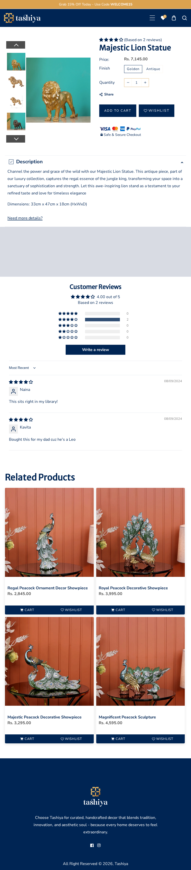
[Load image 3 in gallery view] (16, 100)
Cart (29, 610)
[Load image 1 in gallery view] (16, 61)
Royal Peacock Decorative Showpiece (133, 588)
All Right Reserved (80, 864)
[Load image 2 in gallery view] (16, 80)
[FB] (92, 845)
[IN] (99, 845)
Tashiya (121, 864)
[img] (21, 382)
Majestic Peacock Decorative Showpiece (44, 717)
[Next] (15, 139)
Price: (104, 59)
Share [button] (109, 94)
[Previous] (15, 45)
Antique (153, 69)
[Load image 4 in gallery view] (16, 120)
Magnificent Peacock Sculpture (127, 717)
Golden (133, 69)
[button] (152, 18)
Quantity (107, 82)
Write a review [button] (95, 349)
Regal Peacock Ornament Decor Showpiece (47, 588)
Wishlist (158, 110)
